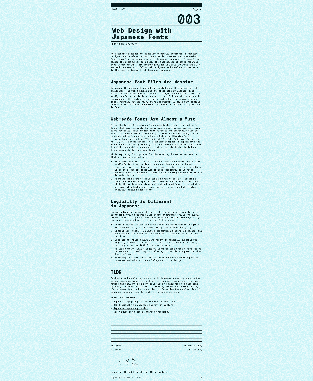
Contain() (194, 349)
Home (114, 9)
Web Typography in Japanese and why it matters (143, 305)
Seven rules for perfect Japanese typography (141, 311)
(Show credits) (159, 372)
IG (125, 372)
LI (134, 372)
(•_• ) (197, 9)
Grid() (117, 345)
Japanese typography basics (130, 308)
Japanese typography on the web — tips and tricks (145, 301)
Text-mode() (193, 345)
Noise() (116, 349)
